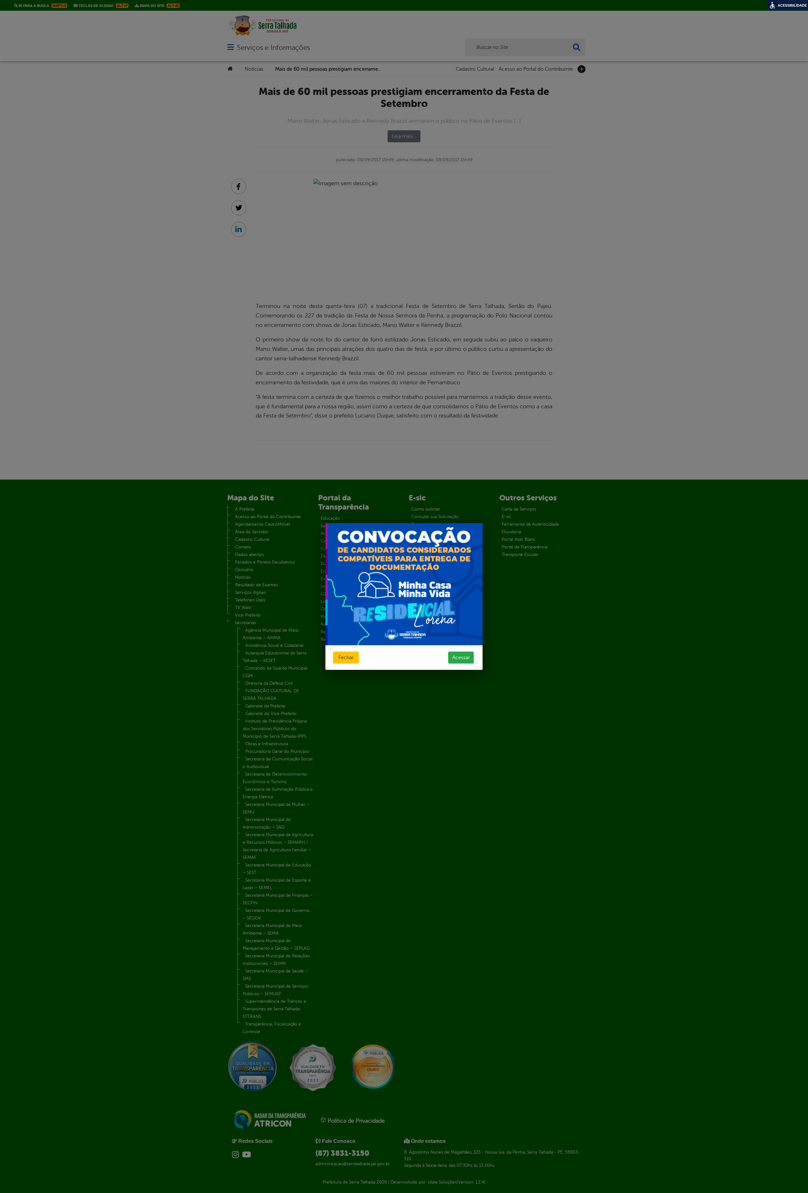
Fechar (346, 657)
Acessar (461, 657)
